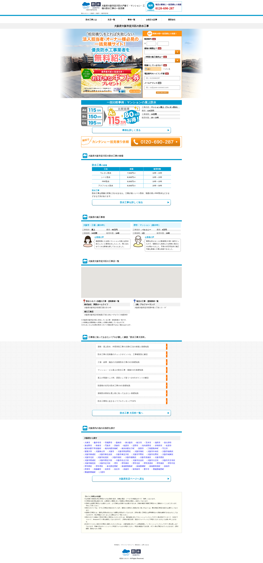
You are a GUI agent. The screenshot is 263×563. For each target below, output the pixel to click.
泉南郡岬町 (141, 466)
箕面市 (141, 448)
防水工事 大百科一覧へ (131, 413)
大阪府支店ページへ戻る (131, 478)
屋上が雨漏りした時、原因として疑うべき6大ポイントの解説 (123, 378)
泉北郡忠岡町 (112, 466)
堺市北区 (136, 463)
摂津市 (87, 469)
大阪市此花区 (103, 457)
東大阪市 (129, 443)
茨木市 (148, 443)
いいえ (167, 69)
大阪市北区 (89, 457)
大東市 (87, 443)
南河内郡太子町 (128, 448)
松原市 (168, 446)
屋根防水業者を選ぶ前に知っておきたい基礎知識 (118, 393)
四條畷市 (97, 469)
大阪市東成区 (90, 454)
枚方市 (139, 443)
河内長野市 (146, 446)
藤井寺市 (97, 443)
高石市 (117, 469)
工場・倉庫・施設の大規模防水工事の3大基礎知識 (118, 362)
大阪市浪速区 (145, 457)
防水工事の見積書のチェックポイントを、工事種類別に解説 (123, 354)
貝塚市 (117, 446)
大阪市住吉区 (138, 460)
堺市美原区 (148, 463)
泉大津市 (167, 443)
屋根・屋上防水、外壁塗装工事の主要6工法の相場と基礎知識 (123, 347)
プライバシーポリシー (127, 545)
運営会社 (171, 20)
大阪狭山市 (100, 451)
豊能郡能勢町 (158, 469)
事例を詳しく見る (131, 130)
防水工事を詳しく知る (131, 202)
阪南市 (119, 443)
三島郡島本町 (153, 448)
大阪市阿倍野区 (124, 451)
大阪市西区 (159, 457)
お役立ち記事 (151, 20)
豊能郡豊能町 (90, 472)
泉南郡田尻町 (154, 466)
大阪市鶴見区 (90, 463)
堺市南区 (160, 463)
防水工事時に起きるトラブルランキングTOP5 (117, 401)
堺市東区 (125, 463)
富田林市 (136, 469)
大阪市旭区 (139, 451)
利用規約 (116, 545)
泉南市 (167, 466)
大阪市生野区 (153, 454)
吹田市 (107, 469)
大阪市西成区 (90, 460)
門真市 (107, 446)
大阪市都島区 (130, 457)
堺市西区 (88, 466)
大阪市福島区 (167, 451)
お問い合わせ (145, 545)
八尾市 (102, 472)
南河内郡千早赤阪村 (93, 448)
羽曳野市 (108, 443)
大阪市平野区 (138, 454)
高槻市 (126, 469)
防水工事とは (91, 20)
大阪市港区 (117, 457)
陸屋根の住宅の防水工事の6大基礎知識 (114, 386)
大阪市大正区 (153, 460)
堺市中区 (171, 463)
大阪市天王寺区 (168, 460)
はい (149, 69)
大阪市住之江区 (122, 460)
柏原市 (126, 446)
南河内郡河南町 (111, 448)
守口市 (165, 448)
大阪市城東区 (167, 454)
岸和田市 (158, 446)
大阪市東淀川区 (122, 454)
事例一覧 (131, 20)
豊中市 (146, 469)
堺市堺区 (99, 466)
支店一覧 (111, 20)
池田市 (157, 443)
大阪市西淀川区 (105, 460)
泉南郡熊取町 (127, 466)
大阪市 (111, 451)
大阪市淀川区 (104, 463)
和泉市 (98, 446)
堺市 (116, 463)
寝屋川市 (88, 451)
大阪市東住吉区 (105, 454)
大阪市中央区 (153, 451)
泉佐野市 (88, 446)
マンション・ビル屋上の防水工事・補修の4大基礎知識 (120, 370)
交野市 (135, 446)
